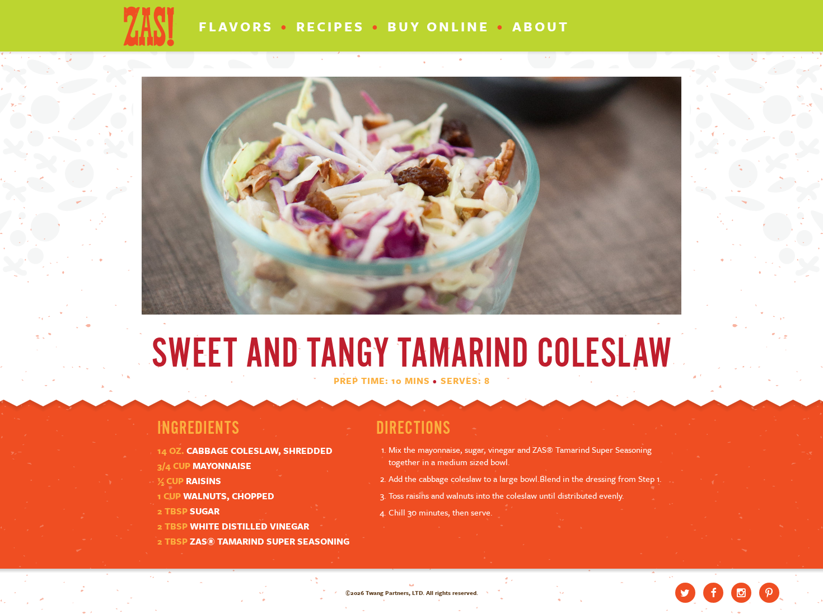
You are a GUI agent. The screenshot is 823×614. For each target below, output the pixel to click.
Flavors (236, 26)
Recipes (330, 26)
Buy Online (438, 26)
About (540, 26)
